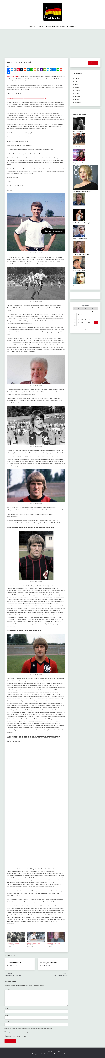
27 (85, 322)
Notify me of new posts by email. (16, 1036)
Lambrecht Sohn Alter (79, 207)
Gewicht (77, 93)
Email (7, 1015)
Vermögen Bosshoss (49, 962)
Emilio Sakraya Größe (79, 270)
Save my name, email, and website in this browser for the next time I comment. (29, 1028)
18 (78, 319)
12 (82, 317)
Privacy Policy (71, 26)
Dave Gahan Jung (78, 286)
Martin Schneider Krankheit (81, 254)
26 (82, 322)
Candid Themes (69, 1054)
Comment (8, 989)
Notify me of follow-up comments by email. (19, 1032)
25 (78, 322)
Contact (41, 26)
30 (96, 322)
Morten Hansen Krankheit (33, 943)
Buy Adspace (33, 26)
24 (75, 322)
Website (7, 1022)
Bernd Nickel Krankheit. (14, 76)
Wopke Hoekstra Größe (80, 238)
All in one (77, 78)
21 (89, 319)
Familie (77, 87)
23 (96, 319)
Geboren (77, 90)
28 (89, 322)
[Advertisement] (52, 41)
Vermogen (78, 102)
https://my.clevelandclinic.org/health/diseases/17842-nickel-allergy (26, 98)
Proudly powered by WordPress (41, 1054)
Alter (76, 81)
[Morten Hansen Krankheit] (36, 937)
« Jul (85, 329)
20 (85, 319)
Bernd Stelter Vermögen (53, 943)
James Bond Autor (15, 962)
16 (96, 317)
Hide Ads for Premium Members (55, 26)
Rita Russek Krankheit (13, 943)
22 (92, 319)
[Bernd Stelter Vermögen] (56, 937)
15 (92, 317)
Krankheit (77, 96)
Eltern (76, 84)
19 (82, 319)
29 (92, 322)
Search (93, 62)
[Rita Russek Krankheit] (16, 937)
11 (78, 317)
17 (75, 319)
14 (89, 317)
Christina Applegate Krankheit (81, 191)
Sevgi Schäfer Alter (78, 163)
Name (7, 1008)
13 (85, 317)
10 (75, 317)
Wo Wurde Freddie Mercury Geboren (83, 223)
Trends (77, 99)
